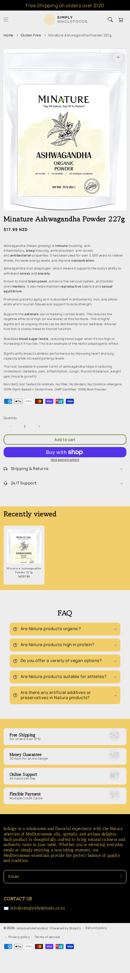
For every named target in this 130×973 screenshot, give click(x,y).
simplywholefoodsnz (32, 928)
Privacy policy (19, 937)
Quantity (10, 418)
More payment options (65, 459)
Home (9, 35)
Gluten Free (31, 35)
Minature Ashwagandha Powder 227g (80, 35)
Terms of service (47, 937)
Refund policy (96, 928)
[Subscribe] (121, 876)
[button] (6, 19)
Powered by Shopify (65, 928)
